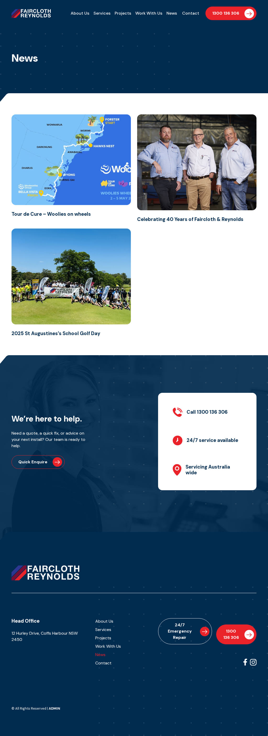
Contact (190, 13)
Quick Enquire (32, 462)
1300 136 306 (225, 13)
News (171, 13)
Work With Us (148, 13)
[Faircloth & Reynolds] (45, 572)
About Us (80, 13)
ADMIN (54, 708)
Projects (123, 13)
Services (101, 13)
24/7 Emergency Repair (180, 631)
